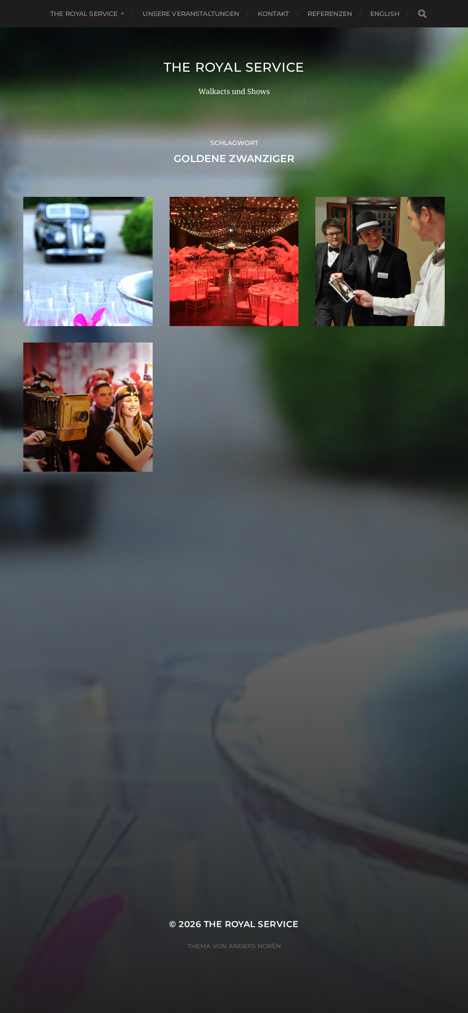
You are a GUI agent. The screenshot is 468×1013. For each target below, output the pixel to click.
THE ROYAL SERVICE (83, 14)
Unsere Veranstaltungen (191, 14)
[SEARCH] (422, 14)
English (384, 14)
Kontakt (273, 14)
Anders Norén (255, 946)
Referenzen (330, 14)
